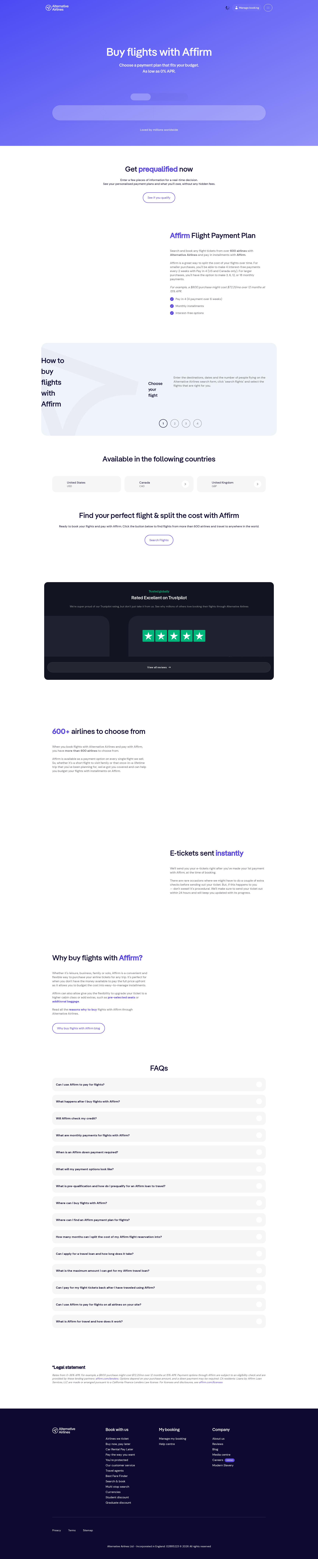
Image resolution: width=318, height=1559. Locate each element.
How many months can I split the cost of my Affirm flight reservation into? (109, 1237)
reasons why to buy (83, 1009)
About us (218, 1439)
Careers (217, 1460)
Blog (215, 1449)
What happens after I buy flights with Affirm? (88, 1101)
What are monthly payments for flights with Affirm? (93, 1135)
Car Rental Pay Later (119, 1449)
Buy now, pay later (118, 1444)
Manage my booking (172, 1439)
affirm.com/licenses (210, 1382)
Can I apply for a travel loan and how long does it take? (94, 1254)
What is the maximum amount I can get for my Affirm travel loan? (102, 1271)
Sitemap (88, 1530)
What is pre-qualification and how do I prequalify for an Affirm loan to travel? (110, 1186)
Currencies (113, 1492)
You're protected (117, 1460)
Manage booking (249, 7)
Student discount (117, 1497)
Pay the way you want (120, 1455)
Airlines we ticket (117, 1439)
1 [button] (163, 423)
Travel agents (115, 1471)
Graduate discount (118, 1503)
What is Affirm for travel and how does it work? (89, 1321)
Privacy (56, 1530)
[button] (268, 7)
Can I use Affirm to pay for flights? (80, 1084)
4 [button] (197, 423)
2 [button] (175, 423)
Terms (72, 1530)
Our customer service (120, 1465)
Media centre (221, 1455)
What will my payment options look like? (85, 1169)
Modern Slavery (223, 1465)
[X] (63, 1504)
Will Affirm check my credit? (76, 1118)
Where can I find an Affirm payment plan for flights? (93, 1220)
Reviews (217, 1444)
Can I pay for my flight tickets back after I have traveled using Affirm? (105, 1288)
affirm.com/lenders (107, 1378)
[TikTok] (70, 1504)
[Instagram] (77, 1504)
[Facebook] (55, 1504)
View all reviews (157, 667)
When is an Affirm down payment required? (87, 1152)
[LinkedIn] (85, 1504)
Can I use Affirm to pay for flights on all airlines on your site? (98, 1304)
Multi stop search (117, 1487)
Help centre (167, 1444)
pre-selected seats (121, 997)
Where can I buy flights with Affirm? (81, 1203)
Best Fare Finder (117, 1476)
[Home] (57, 7)
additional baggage (65, 1001)
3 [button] (186, 423)
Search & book (115, 1481)
